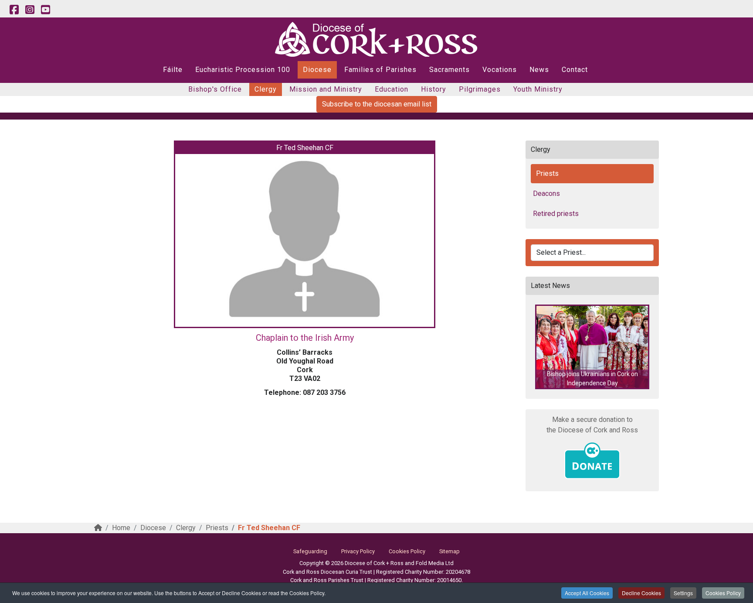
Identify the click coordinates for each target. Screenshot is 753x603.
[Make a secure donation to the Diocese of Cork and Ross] (592, 460)
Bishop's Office (215, 89)
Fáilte (173, 69)
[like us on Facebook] (13, 10)
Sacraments (449, 69)
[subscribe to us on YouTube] (45, 10)
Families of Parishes (380, 69)
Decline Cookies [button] (641, 592)
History (433, 89)
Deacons (546, 193)
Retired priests (556, 213)
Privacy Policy (358, 551)
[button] (592, 347)
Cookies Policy (723, 592)
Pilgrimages (480, 89)
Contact (575, 69)
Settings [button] (683, 592)
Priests (547, 173)
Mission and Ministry (325, 89)
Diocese (317, 69)
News (539, 69)
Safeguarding (310, 551)
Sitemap (449, 551)
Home (121, 528)
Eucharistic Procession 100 (242, 69)
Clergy (265, 89)
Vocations (499, 69)
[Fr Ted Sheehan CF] (304, 240)
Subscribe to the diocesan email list (376, 104)
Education (391, 89)
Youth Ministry (538, 89)
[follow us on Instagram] (29, 10)
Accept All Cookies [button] (587, 592)
